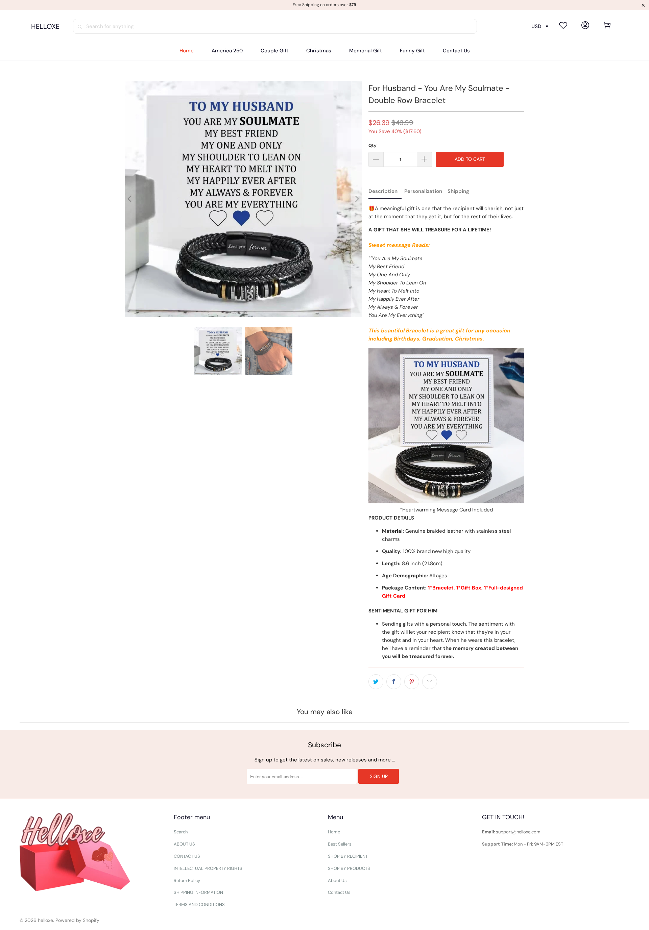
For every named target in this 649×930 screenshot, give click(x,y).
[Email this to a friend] (429, 681)
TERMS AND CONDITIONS (199, 904)
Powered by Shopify (77, 920)
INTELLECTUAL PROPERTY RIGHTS (208, 868)
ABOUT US (184, 844)
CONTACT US (187, 856)
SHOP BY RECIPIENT (348, 856)
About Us (337, 880)
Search (181, 832)
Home (334, 832)
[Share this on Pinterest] (411, 681)
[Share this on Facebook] (393, 681)
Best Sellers (340, 844)
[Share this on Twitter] (375, 681)
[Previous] (130, 199)
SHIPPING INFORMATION (198, 892)
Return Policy (187, 880)
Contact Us (339, 892)
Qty (372, 145)
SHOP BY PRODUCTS (349, 868)
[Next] (356, 199)
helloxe (45, 920)
